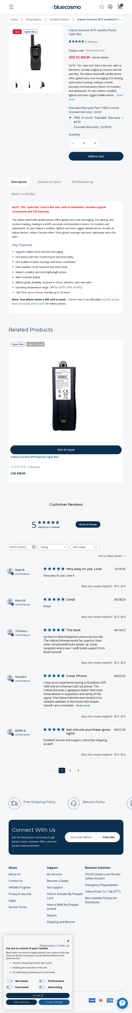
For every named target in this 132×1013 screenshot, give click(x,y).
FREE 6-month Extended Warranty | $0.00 (98, 120)
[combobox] (53, 547)
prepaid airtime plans (33, 303)
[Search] (102, 7)
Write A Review (88, 524)
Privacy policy (47, 945)
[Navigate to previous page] (53, 770)
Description (19, 182)
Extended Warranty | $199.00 (92, 127)
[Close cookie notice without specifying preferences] (68, 941)
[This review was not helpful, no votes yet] (122, 586)
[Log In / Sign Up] (111, 7)
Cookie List (63, 945)
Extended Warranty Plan (94, 110)
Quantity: (74, 134)
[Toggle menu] (11, 7)
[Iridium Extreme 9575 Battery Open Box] (66, 397)
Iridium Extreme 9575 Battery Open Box (34, 457)
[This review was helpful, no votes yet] (115, 586)
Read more (83, 705)
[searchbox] (18, 547)
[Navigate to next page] (78, 770)
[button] (16, 84)
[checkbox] (9, 981)
